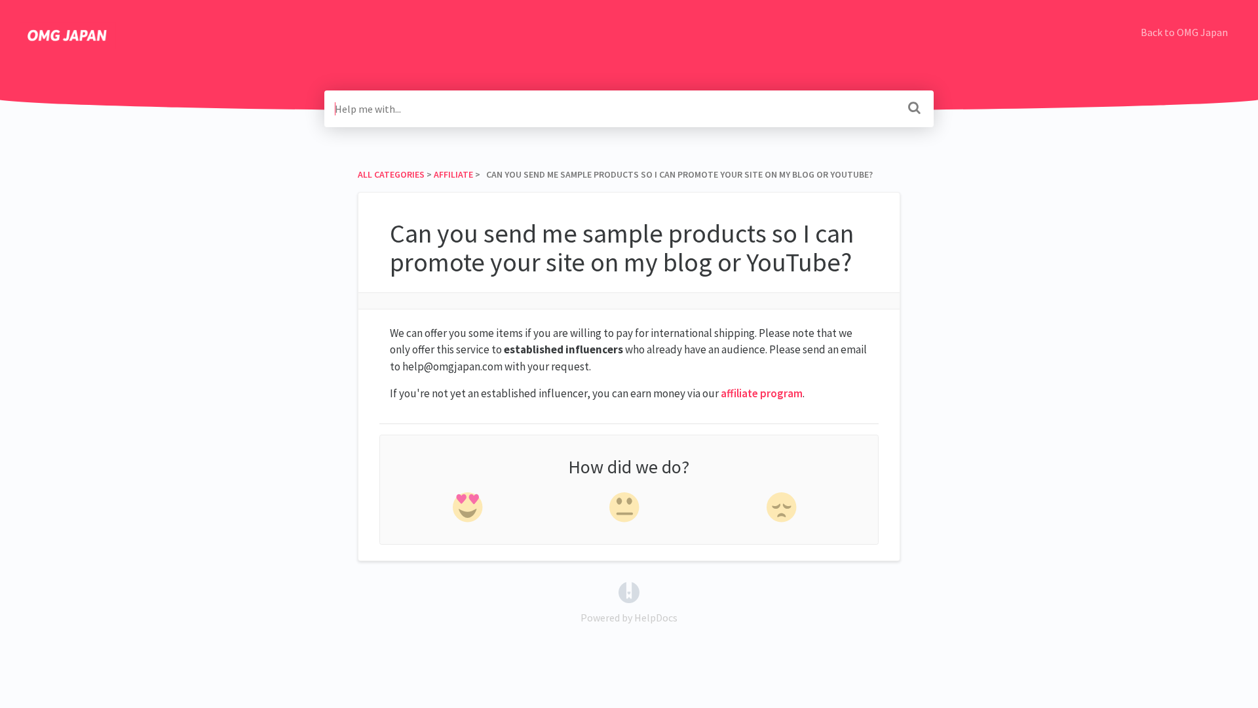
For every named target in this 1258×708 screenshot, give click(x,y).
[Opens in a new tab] (629, 591)
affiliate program (762, 393)
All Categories (391, 174)
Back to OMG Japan (1184, 32)
